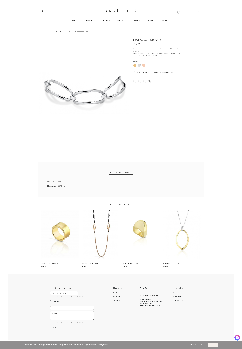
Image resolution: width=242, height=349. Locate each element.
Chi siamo (116, 293)
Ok (213, 345)
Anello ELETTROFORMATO (49, 263)
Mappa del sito (118, 296)
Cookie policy (196, 345)
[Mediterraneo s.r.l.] (121, 11)
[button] (141, 72)
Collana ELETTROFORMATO (172, 263)
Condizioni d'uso (178, 300)
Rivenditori (116, 300)
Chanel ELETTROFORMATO (90, 263)
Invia (54, 327)
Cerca (198, 12)
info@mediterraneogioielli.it (149, 295)
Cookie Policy (177, 296)
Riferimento (52, 186)
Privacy (175, 293)
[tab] (121, 173)
